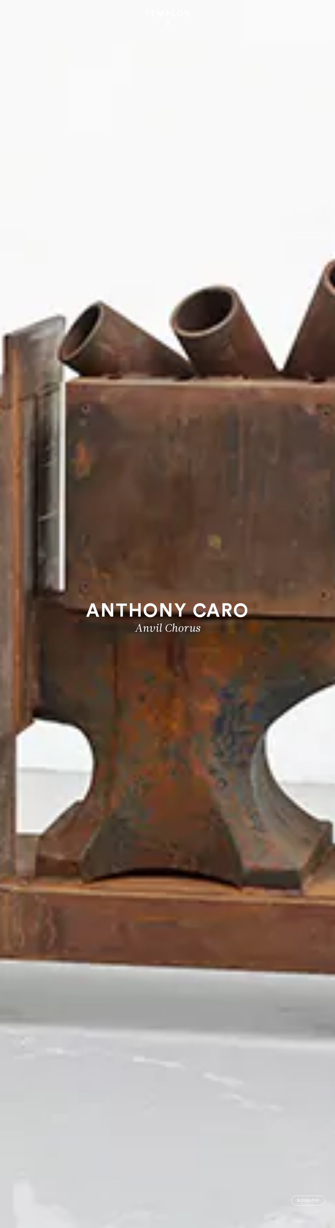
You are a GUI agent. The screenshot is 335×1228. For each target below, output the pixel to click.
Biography (308, 1200)
